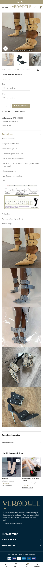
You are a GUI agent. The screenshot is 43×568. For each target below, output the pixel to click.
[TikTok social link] (24, 2)
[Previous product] (36, 70)
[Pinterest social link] (21, 2)
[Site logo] (21, 7)
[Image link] (21, 505)
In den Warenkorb (21, 106)
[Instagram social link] (18, 2)
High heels (5, 478)
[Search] (35, 7)
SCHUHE (17, 70)
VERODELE (18, 554)
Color (3, 94)
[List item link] (21, 523)
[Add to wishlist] (18, 460)
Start (3, 70)
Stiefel (32, 483)
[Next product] (40, 70)
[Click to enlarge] (5, 48)
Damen (9, 70)
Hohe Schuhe (26, 70)
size (3, 84)
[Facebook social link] (8, 125)
